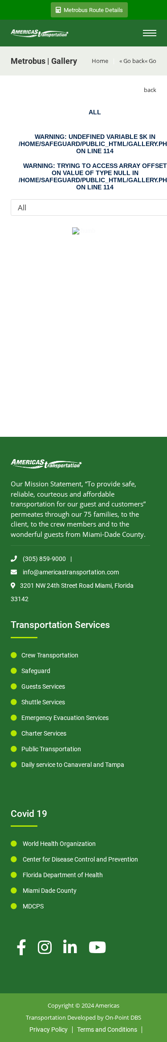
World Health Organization (58, 843)
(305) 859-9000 (43, 558)
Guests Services (43, 686)
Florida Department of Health (62, 875)
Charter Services (43, 733)
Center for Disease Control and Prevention (79, 859)
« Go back (132, 61)
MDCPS (32, 906)
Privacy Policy (48, 1029)
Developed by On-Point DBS (104, 1017)
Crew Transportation (49, 655)
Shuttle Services (43, 702)
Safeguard (35, 670)
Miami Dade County (49, 890)
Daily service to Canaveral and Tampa (72, 764)
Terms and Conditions (107, 1029)
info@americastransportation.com (70, 572)
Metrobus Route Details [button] (93, 10)
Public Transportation (51, 749)
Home (100, 61)
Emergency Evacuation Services (65, 717)
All (95, 112)
